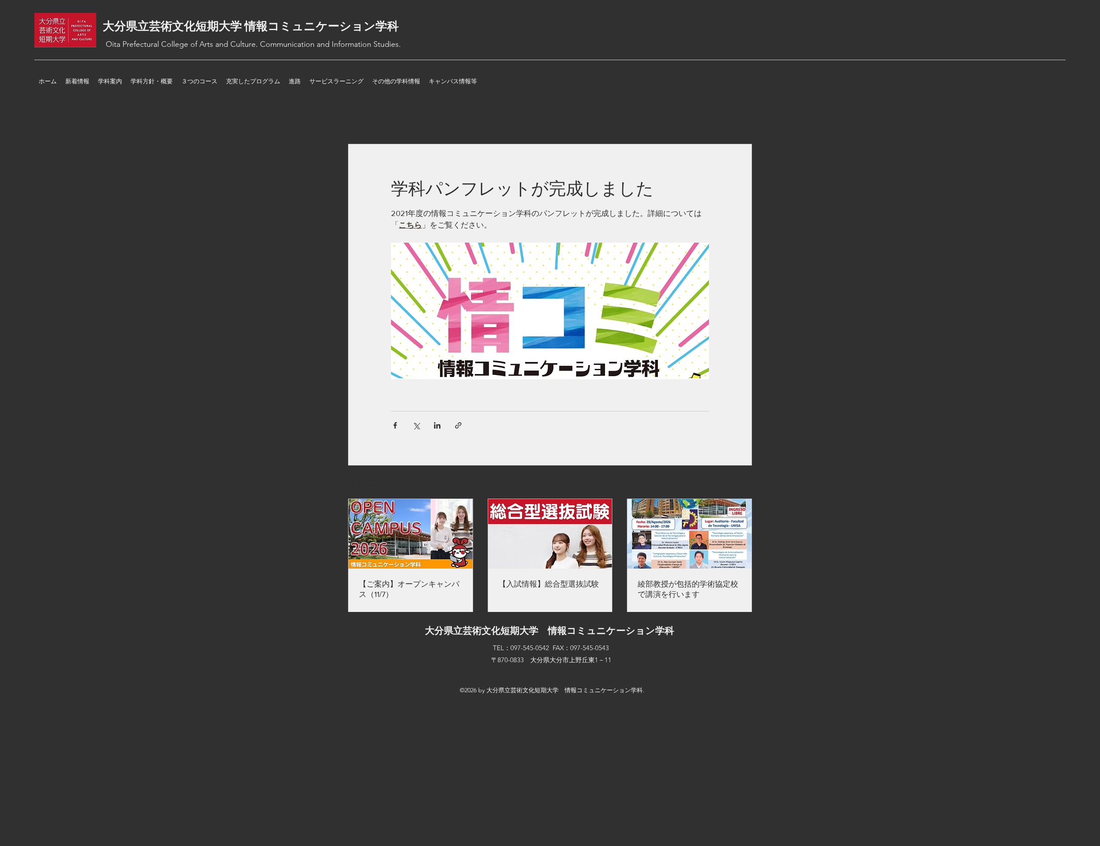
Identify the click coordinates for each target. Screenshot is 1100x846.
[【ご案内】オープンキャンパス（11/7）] (410, 534)
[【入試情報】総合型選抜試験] (550, 534)
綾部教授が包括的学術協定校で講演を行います (688, 589)
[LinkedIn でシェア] (437, 425)
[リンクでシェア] (458, 425)
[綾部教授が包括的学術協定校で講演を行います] (689, 534)
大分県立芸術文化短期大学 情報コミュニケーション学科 (251, 26)
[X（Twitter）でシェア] (416, 425)
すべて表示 (737, 482)
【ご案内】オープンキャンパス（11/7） (409, 589)
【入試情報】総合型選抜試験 (548, 584)
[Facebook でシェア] (395, 425)
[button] (741, 104)
